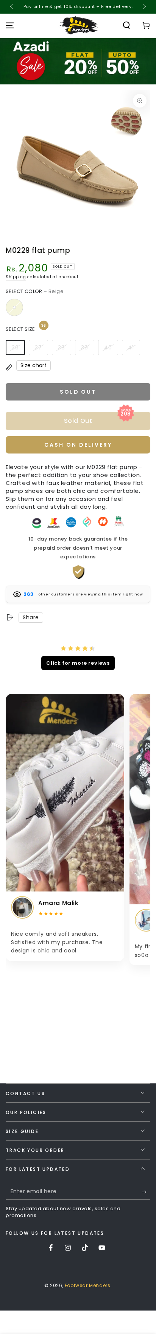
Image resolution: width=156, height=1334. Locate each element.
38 (61, 347)
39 (84, 347)
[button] (126, 25)
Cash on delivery (78, 445)
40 (108, 347)
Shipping (16, 277)
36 (15, 347)
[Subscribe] (146, 1192)
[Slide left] (12, 7)
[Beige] (14, 307)
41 (131, 347)
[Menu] (10, 25)
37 (38, 347)
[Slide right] (143, 7)
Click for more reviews (77, 663)
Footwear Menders (88, 1285)
